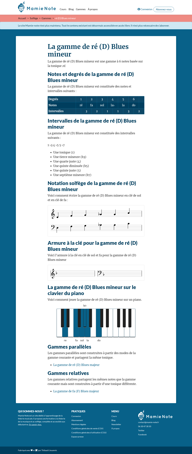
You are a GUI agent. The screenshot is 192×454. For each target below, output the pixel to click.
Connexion (146, 9)
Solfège (34, 18)
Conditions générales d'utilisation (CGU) (88, 432)
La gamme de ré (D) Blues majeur (76, 365)
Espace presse (77, 436)
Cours (63, 9)
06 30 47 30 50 (144, 426)
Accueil (22, 18)
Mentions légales (78, 424)
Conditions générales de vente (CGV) (87, 428)
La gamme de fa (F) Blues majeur (76, 391)
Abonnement (77, 420)
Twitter (141, 430)
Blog (71, 9)
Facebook (142, 434)
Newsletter (116, 424)
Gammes (81, 9)
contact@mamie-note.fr (148, 422)
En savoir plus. (35, 424)
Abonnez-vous (164, 9)
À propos (93, 9)
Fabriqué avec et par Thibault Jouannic (37, 450)
